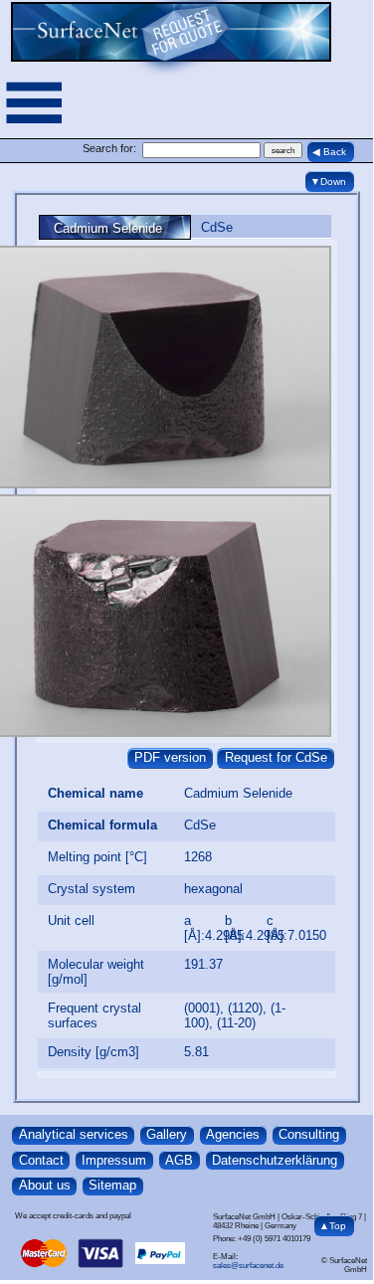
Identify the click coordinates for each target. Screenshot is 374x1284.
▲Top (332, 1225)
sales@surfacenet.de (248, 1265)
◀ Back (329, 151)
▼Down (328, 181)
